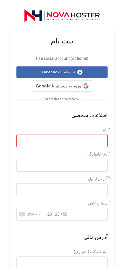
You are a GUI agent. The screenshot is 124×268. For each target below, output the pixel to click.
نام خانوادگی (97, 154)
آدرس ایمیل (98, 178)
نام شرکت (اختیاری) (91, 251)
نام (105, 129)
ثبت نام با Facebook (58, 72)
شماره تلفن (98, 203)
